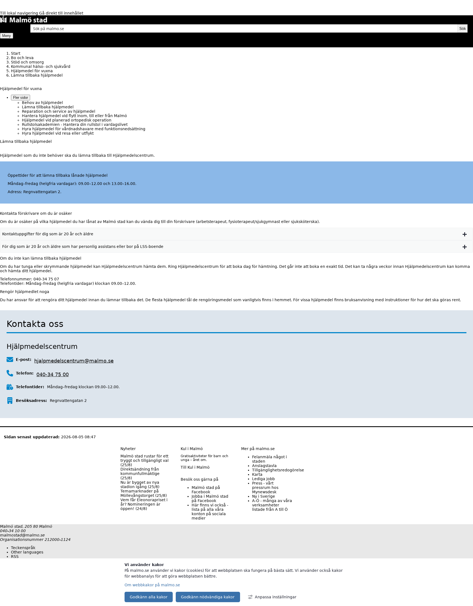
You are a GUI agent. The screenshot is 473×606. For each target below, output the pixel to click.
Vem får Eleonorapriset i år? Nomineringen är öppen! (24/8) (144, 504)
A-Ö (272, 505)
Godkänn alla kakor (149, 597)
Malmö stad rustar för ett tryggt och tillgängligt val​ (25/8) (144, 460)
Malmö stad (206, 489)
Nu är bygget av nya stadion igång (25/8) (139, 484)
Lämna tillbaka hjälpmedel (48, 107)
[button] (236, 234)
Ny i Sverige (263, 496)
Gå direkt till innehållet (61, 13)
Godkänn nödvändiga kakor (208, 597)
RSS (15, 556)
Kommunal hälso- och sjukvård (40, 66)
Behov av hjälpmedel (42, 102)
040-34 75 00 (52, 374)
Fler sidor (20, 97)
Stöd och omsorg (27, 62)
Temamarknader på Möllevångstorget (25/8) (143, 493)
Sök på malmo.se (9, 28)
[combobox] (243, 28)
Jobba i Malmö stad (210, 498)
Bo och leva (22, 58)
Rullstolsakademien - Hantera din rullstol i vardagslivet (75, 124)
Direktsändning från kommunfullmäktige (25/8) (140, 473)
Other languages (27, 552)
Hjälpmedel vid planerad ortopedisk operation (66, 120)
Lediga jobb (263, 479)
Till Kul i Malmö (195, 467)
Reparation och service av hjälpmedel (58, 111)
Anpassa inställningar (275, 597)
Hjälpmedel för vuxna (32, 71)
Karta (257, 474)
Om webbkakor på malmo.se (152, 585)
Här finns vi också (210, 511)
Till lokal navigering (19, 13)
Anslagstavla (264, 465)
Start (15, 53)
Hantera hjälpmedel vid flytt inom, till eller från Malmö (74, 116)
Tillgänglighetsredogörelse (278, 470)
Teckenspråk (23, 548)
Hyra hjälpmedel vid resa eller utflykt (58, 133)
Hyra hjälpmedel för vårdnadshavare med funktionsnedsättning (83, 129)
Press (265, 487)
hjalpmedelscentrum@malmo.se (74, 361)
